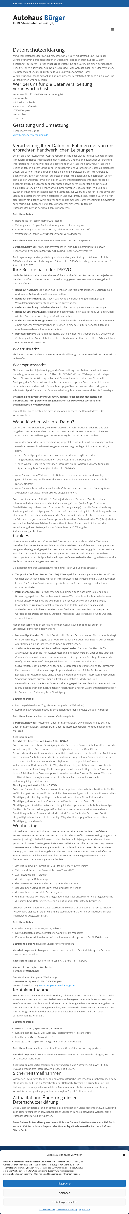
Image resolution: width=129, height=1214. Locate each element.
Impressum (84, 1209)
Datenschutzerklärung (67, 1209)
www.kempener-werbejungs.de (30, 135)
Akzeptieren (64, 1183)
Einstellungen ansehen (64, 1202)
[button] (124, 1155)
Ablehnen (64, 1192)
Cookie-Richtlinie (47, 1209)
